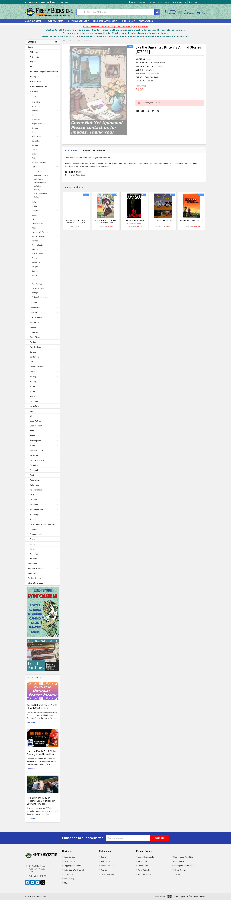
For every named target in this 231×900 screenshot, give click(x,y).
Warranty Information (94, 150)
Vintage (35, 292)
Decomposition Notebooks (184, 865)
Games (33, 352)
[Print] (148, 111)
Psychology (35, 480)
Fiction (34, 167)
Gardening (34, 357)
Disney (34, 154)
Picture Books (37, 254)
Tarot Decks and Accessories (42, 524)
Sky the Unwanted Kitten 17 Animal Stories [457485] (76, 221)
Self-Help (34, 504)
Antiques (34, 62)
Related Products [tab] (73, 186)
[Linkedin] (153, 111)
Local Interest (36, 426)
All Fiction (38, 171)
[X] (42, 882)
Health (32, 371)
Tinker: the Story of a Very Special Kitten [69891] (105, 221)
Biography (34, 76)
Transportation (38, 288)
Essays (33, 327)
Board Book (36, 136)
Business (34, 91)
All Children (36, 102)
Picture (35, 249)
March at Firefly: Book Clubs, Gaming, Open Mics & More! (41, 753)
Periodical (34, 465)
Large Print (34, 406)
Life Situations (38, 223)
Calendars (32, 573)
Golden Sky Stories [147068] (191, 220)
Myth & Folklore (36, 450)
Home (32, 386)
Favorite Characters (40, 162)
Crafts (34, 149)
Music (32, 445)
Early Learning (37, 158)
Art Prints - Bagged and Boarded (44, 71)
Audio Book (32, 563)
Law (31, 411)
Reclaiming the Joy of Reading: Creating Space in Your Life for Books (41, 800)
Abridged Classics (41, 175)
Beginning (36, 119)
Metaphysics (35, 440)
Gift (31, 362)
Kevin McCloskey (144, 870)
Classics (33, 302)
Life (33, 219)
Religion (35, 266)
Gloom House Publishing (183, 857)
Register (202, 2)
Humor (32, 391)
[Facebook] (137, 111)
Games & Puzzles (35, 568)
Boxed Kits (36, 141)
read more (31, 722)
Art (31, 66)
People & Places (38, 236)
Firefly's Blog (146, 21)
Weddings (34, 554)
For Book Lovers (34, 578)
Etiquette (34, 332)
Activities (36, 106)
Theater (33, 529)
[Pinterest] (158, 111)
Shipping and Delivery (78, 21)
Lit (31, 416)
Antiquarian (35, 57)
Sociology (34, 514)
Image (32, 396)
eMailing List (128, 21)
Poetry (34, 258)
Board (34, 132)
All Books (34, 52)
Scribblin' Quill (143, 865)
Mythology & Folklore (40, 232)
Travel (32, 539)
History (35, 202)
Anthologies (38, 179)
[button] (43, 611)
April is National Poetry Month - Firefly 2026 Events (42, 706)
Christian (37, 186)
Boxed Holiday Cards (38, 86)
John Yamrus (178, 861)
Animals (35, 110)
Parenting (34, 455)
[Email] (143, 111)
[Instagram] (32, 882)
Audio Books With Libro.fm (105, 21)
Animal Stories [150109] (162, 220)
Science (35, 271)
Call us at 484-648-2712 (38, 876)
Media (32, 435)
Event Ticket (35, 337)
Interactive (36, 210)
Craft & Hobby (36, 317)
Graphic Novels (36, 366)
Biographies (36, 128)
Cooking (35, 145)
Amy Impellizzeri (144, 874)
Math (34, 228)
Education (34, 322)
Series (36, 197)
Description (71, 150)
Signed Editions (36, 509)
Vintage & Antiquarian (40, 297)
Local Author (35, 421)
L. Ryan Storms (179, 870)
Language (35, 215)
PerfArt (35, 241)
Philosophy (34, 470)
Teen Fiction (37, 284)
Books (30, 47)
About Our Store (33, 21)
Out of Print (142, 861)
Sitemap (67, 883)
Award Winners (40, 182)
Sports (34, 275)
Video (32, 544)
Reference (36, 262)
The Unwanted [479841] (134, 220)
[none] (98, 90)
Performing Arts (38, 245)
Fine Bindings (35, 347)
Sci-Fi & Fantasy (40, 193)
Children (33, 96)
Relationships (36, 490)
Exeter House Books (146, 857)
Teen (33, 279)
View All (176, 874)
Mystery (37, 189)
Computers (35, 307)
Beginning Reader (39, 123)
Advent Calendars (35, 583)
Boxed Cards (35, 81)
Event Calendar (55, 21)
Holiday (35, 206)
